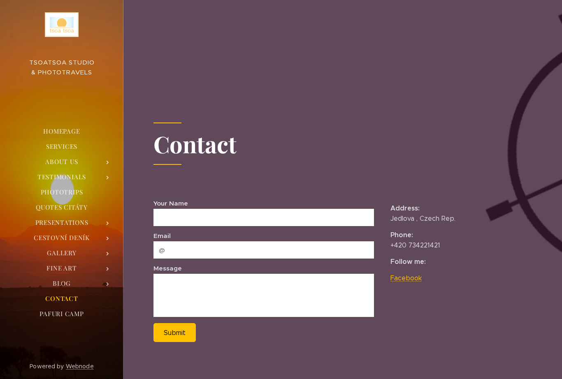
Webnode (80, 366)
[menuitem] (61, 131)
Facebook (406, 278)
